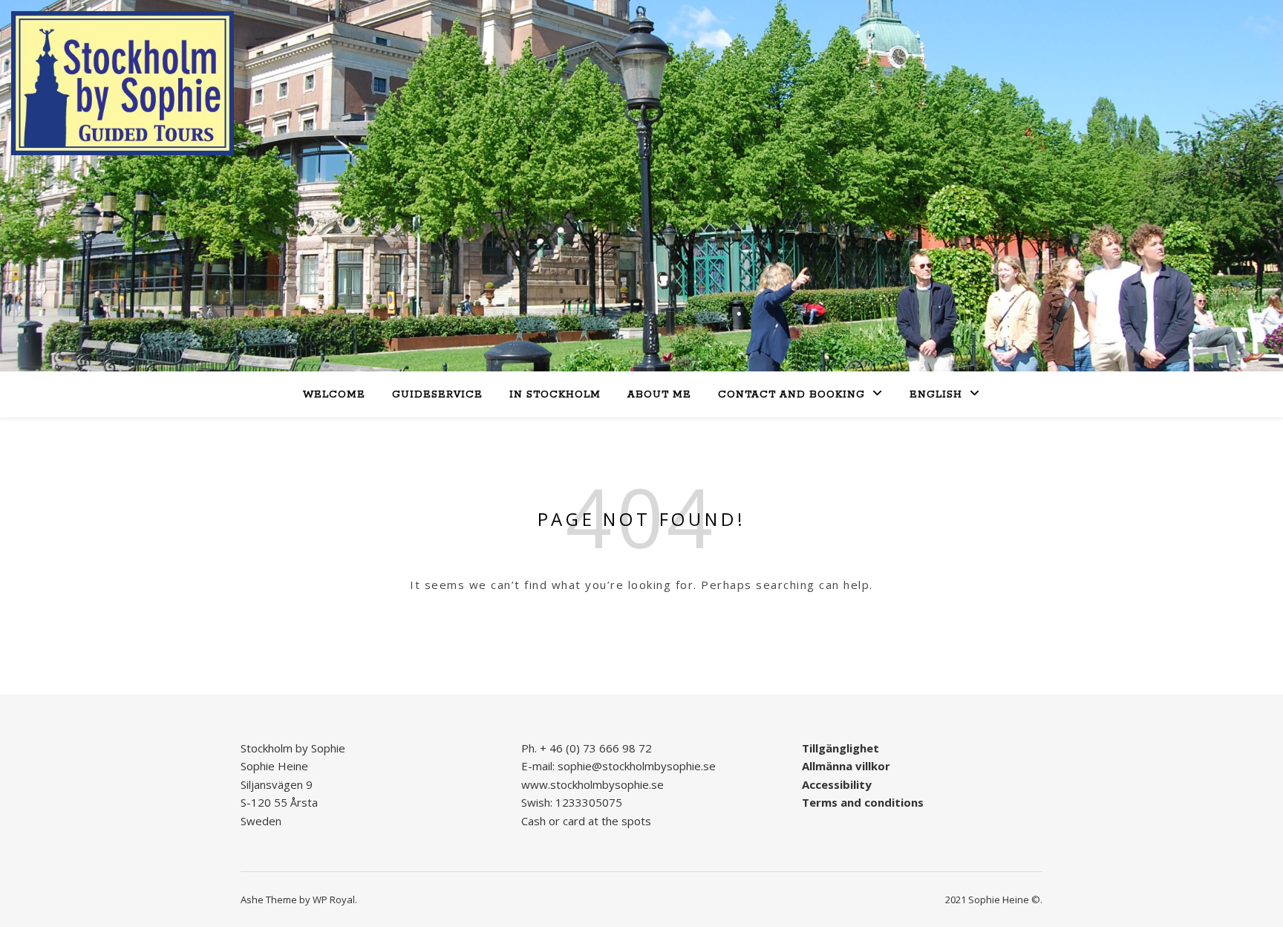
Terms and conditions (863, 802)
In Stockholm (555, 394)
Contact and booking (791, 394)
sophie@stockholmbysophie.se (637, 765)
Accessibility (837, 784)
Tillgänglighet (840, 748)
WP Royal (334, 899)
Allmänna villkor (846, 765)
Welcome (334, 394)
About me (659, 394)
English (936, 394)
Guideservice (437, 394)
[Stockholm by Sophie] (122, 83)
